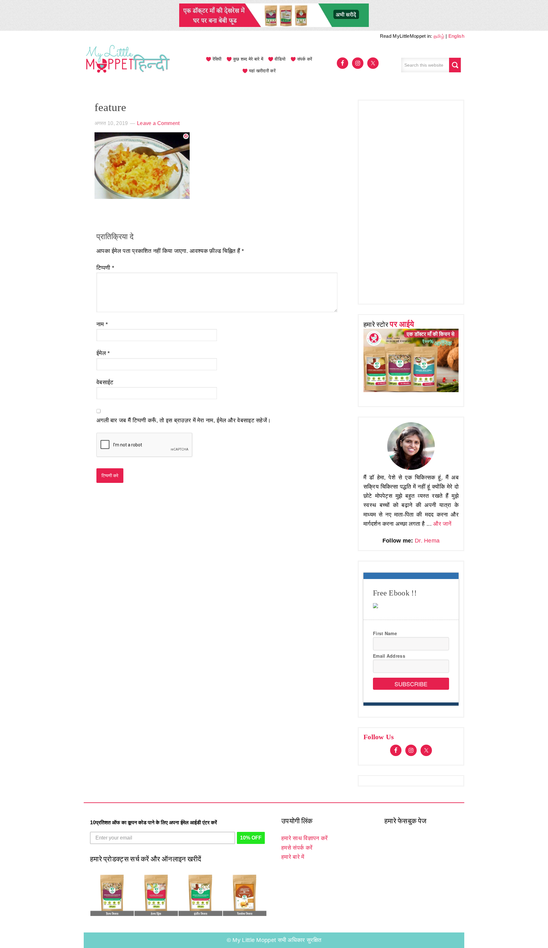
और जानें (442, 524)
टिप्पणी (105, 268)
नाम (102, 324)
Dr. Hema (427, 540)
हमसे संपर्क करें (296, 848)
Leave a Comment (158, 123)
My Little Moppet (128, 65)
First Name (385, 633)
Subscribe (411, 684)
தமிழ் (439, 36)
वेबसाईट (105, 382)
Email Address (389, 656)
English (456, 36)
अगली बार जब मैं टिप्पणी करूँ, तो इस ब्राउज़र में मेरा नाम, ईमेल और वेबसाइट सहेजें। (183, 420)
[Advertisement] (411, 200)
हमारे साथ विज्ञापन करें (304, 838)
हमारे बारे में (292, 857)
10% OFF (251, 837)
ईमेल (103, 353)
